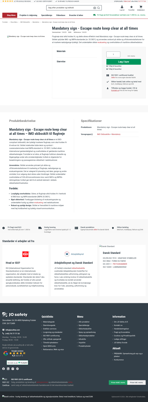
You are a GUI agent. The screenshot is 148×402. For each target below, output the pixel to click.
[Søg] (98, 7)
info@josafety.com (13, 330)
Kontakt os (118, 325)
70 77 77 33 (142, 1)
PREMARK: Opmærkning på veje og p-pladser (128, 355)
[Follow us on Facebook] (3, 368)
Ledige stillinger (120, 339)
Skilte (113, 77)
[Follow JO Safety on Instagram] (12, 368)
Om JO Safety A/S (121, 322)
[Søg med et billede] (95, 8)
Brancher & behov (76, 15)
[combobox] (74, 7)
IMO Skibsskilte (103, 134)
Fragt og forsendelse (122, 332)
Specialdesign (46, 15)
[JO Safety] (14, 354)
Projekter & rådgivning (28, 15)
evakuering (102, 42)
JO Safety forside (120, 343)
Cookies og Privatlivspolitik (124, 336)
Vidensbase (60, 15)
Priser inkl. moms (136, 382)
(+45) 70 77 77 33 (12, 334)
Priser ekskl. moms (118, 382)
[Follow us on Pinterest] (17, 368)
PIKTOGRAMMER (120, 264)
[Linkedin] (8, 368)
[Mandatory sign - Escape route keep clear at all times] (26, 36)
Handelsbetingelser (121, 329)
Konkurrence (119, 360)
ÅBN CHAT (127, 1)
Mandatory (116, 134)
